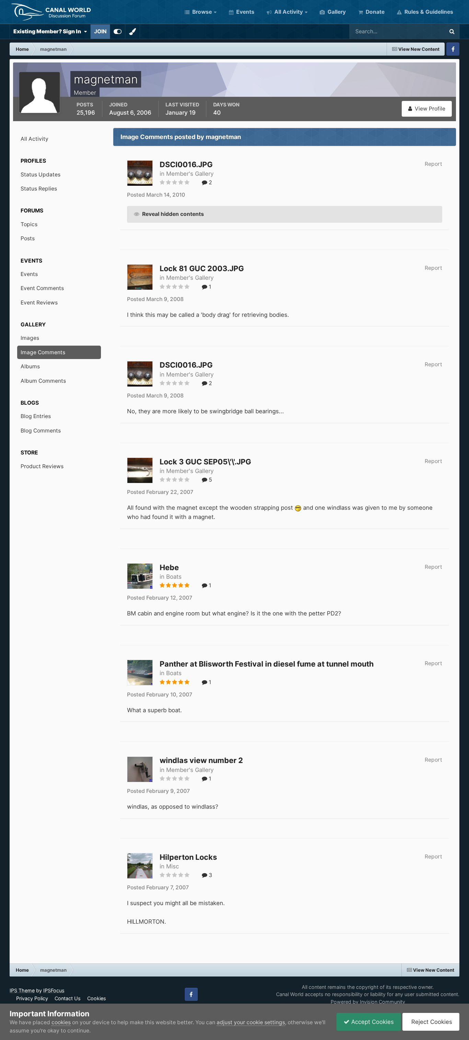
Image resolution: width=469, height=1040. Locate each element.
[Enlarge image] (298, 507)
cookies (61, 1022)
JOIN (100, 31)
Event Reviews (39, 302)
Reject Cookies (431, 1021)
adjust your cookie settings (251, 1022)
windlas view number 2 (201, 760)
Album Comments (43, 381)
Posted (156, 195)
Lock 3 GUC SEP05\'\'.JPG (205, 461)
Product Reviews (42, 466)
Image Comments (43, 352)
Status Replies (39, 188)
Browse (201, 12)
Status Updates (416, 31)
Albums (30, 366)
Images (30, 338)
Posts (28, 238)
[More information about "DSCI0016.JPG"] (140, 173)
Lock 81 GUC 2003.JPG (202, 268)
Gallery (336, 12)
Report (433, 164)
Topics (29, 224)
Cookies (96, 998)
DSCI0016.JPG (186, 164)
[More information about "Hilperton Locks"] (140, 866)
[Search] (452, 31)
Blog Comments (41, 430)
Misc (172, 866)
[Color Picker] (132, 31)
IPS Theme (22, 990)
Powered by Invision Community (368, 1002)
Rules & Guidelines (428, 12)
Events (244, 12)
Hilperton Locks (188, 857)
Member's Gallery (190, 173)
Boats (174, 576)
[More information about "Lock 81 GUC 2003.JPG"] (140, 277)
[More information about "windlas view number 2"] (140, 769)
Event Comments (42, 288)
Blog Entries (36, 416)
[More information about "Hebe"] (140, 576)
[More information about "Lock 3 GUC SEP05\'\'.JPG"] (140, 470)
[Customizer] (117, 31)
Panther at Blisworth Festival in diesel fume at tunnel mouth (267, 663)
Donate (374, 12)
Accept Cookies (372, 1021)
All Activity (288, 12)
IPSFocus (54, 990)
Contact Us (68, 998)
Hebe (169, 567)
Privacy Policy (32, 998)
